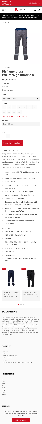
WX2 (3, 390)
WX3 (3, 388)
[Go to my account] (35, 10)
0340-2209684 (6, 1)
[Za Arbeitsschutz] (21, 9)
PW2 (3, 392)
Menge (4, 132)
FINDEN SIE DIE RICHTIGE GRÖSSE (14, 116)
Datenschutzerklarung (9, 356)
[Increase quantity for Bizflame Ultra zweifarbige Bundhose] (12, 136)
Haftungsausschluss (8, 358)
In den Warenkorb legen (12, 143)
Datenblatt (5, 86)
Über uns (5, 351)
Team (3, 353)
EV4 (3, 379)
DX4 (3, 381)
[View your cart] (39, 10)
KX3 (3, 386)
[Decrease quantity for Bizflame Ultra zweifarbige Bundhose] (4, 136)
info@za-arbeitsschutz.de (6, 3)
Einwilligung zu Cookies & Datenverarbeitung (17, 362)
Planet (4, 394)
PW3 (3, 383)
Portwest (6, 23)
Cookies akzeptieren (21, 420)
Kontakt (4, 360)
